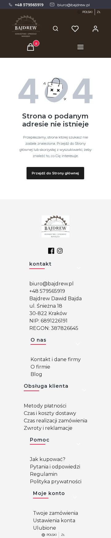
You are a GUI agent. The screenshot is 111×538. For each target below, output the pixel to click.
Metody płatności (45, 406)
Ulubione (44, 528)
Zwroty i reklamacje (48, 428)
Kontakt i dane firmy (56, 359)
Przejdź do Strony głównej (55, 173)
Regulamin (43, 474)
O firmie (40, 367)
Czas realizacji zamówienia (55, 421)
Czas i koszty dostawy (50, 413)
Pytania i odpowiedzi (55, 467)
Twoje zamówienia (55, 513)
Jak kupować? (47, 459)
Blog (36, 374)
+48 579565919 (47, 291)
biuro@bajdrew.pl (51, 284)
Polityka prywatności (55, 482)
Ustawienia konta (54, 520)
